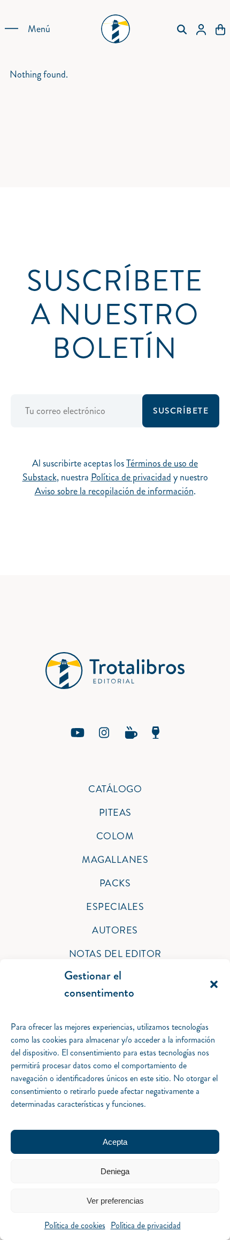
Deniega (115, 1171)
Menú (39, 29)
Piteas (115, 813)
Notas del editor (115, 954)
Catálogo (115, 789)
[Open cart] (220, 29)
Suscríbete (181, 411)
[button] (214, 984)
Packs (115, 883)
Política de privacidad (146, 1225)
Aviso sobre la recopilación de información (114, 491)
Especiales (115, 907)
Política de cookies (74, 1225)
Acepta (115, 1141)
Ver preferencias (115, 1200)
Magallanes (115, 860)
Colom (115, 836)
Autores (115, 930)
